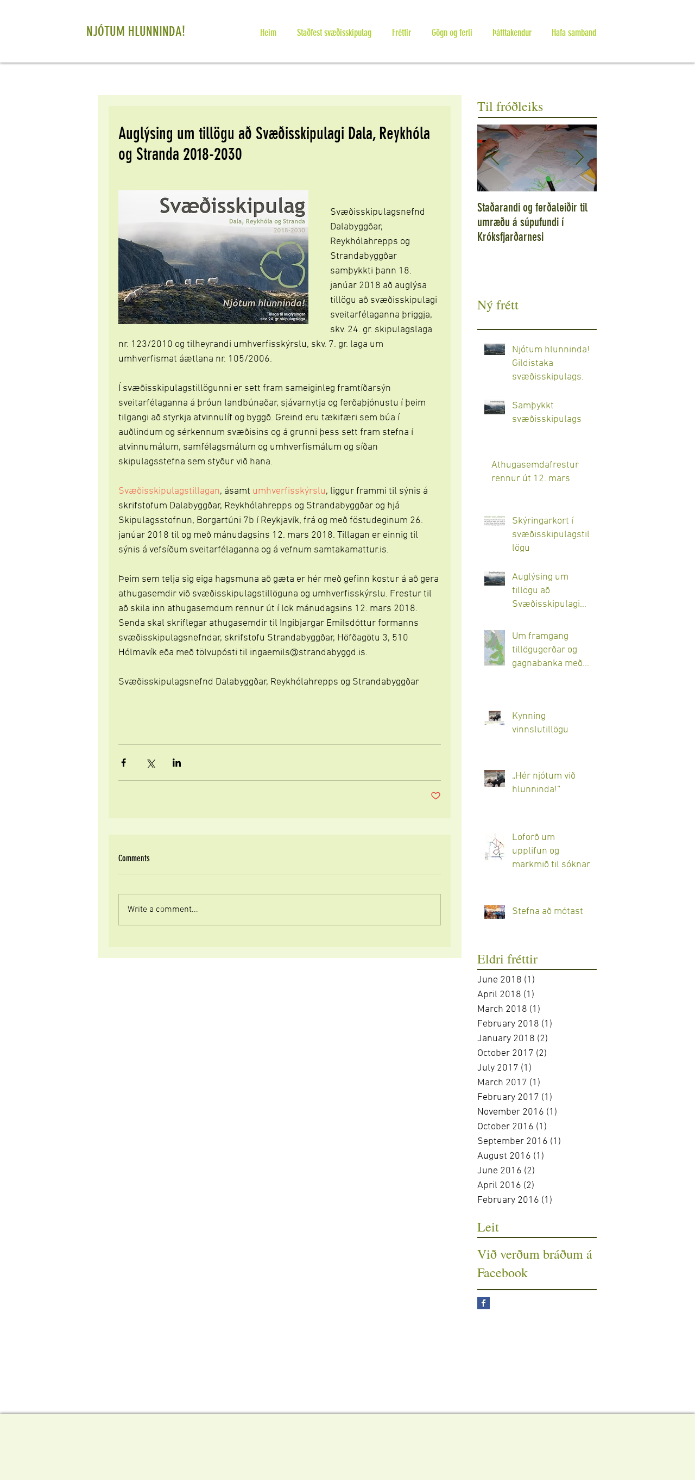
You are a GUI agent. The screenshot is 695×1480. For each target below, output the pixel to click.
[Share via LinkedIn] (177, 762)
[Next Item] (579, 158)
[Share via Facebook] (123, 762)
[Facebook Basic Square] (483, 1303)
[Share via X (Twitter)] (150, 762)
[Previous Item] (495, 158)
